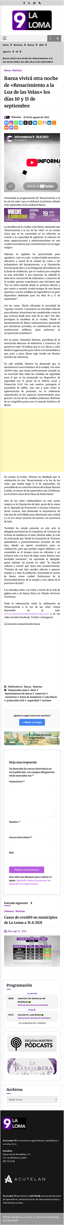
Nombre (14, 821)
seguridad (33, 700)
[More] (16, 127)
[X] (30, 123)
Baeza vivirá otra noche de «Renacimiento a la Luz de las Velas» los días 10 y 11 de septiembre (31, 92)
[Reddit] (6, 127)
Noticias (17, 70)
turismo (46, 700)
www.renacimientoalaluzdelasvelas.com (26, 613)
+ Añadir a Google (32, 722)
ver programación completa (32, 1022)
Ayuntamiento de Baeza (18, 693)
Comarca (9, 911)
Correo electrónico (20, 837)
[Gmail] (45, 123)
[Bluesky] (35, 123)
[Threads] (25, 123)
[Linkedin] (49, 123)
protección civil (15, 700)
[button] (50, 38)
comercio (40, 693)
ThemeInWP (12, 1220)
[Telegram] (21, 123)
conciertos (11, 697)
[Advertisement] (32, 440)
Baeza (7, 70)
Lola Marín (50, 697)
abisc (33, 690)
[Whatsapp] (16, 123)
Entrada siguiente (16, 903)
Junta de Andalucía (31, 697)
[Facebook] (6, 123)
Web (11, 852)
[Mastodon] (11, 127)
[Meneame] (54, 123)
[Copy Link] (40, 123)
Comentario (17, 781)
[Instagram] (11, 123)
